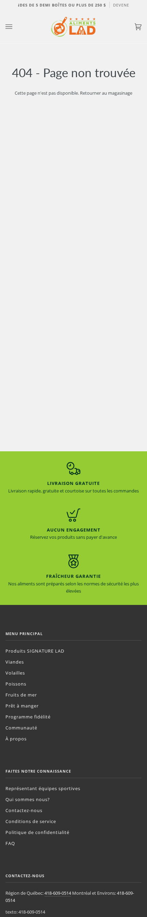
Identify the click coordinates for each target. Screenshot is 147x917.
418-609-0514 (57, 893)
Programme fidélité (28, 717)
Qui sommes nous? (27, 799)
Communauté (21, 728)
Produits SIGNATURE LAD (34, 651)
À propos (16, 739)
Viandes (14, 662)
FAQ (10, 843)
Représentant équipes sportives (42, 788)
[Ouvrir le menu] (15, 26)
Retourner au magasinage (106, 93)
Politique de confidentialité (37, 832)
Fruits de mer (21, 695)
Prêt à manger (22, 706)
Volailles (15, 673)
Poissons (15, 684)
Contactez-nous (23, 810)
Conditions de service (30, 821)
